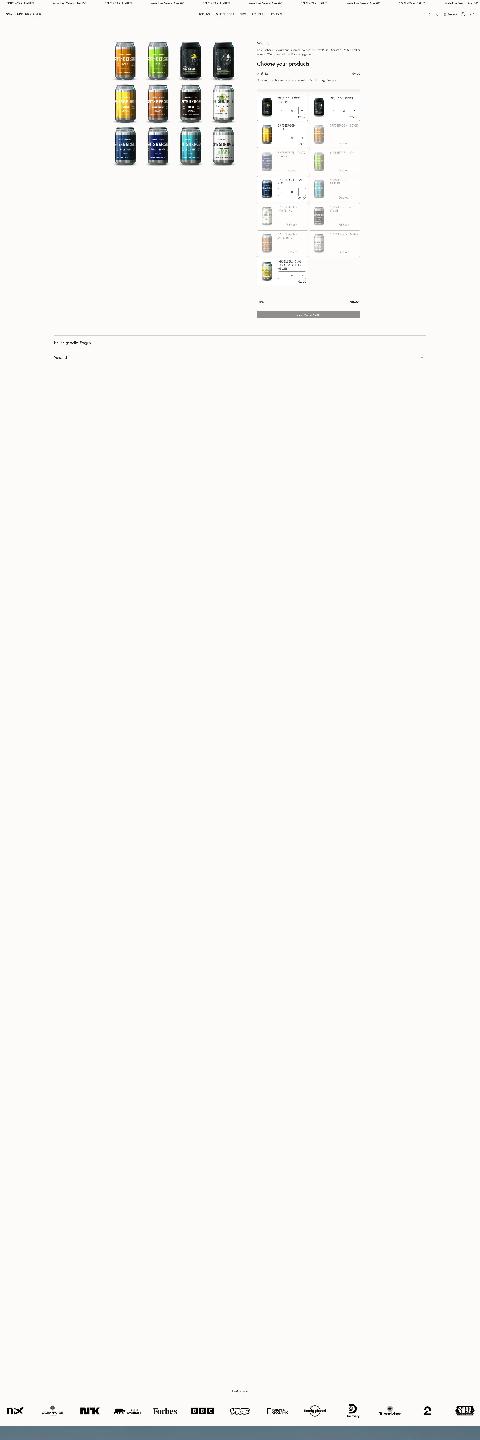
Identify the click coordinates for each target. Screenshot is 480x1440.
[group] (308, 177)
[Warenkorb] (471, 14)
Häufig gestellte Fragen (72, 343)
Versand (60, 357)
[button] (204, 14)
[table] (308, 301)
